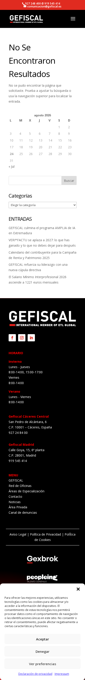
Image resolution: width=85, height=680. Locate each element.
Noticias (15, 502)
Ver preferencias (42, 664)
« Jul (12, 166)
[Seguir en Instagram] (21, 337)
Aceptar (42, 639)
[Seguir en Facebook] (12, 337)
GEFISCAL (16, 480)
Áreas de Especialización (26, 491)
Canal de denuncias (23, 512)
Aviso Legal (18, 534)
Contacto (15, 496)
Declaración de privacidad (35, 674)
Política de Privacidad (45, 534)
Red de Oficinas (20, 486)
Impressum (62, 674)
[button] (78, 589)
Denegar (42, 651)
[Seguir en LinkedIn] (31, 337)
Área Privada (18, 507)
